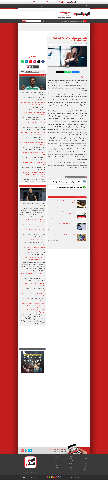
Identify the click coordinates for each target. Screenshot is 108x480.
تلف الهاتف (81, 177)
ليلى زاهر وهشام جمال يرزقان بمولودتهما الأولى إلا (71, 21)
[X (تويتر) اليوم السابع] (38, 61)
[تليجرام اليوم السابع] (26, 61)
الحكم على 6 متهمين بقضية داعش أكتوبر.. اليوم (32, 239)
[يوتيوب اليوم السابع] (30, 61)
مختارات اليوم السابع (40, 348)
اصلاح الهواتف (73, 177)
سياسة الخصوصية (29, 472)
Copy (23, 71)
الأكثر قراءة (43, 186)
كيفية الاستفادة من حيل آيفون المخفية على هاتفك (65, 235)
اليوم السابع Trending (41, 75)
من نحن (35, 472)
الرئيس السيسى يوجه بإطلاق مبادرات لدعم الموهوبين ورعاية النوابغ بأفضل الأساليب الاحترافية (34, 174)
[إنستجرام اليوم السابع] (34, 61)
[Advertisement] (54, 432)
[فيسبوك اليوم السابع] (43, 61)
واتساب (66, 72)
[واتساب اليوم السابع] (22, 61)
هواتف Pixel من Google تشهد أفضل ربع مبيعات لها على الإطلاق (64, 213)
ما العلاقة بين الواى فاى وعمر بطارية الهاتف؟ (64, 223)
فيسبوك (74, 72)
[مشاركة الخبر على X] (60, 72)
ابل (67, 177)
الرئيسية (85, 34)
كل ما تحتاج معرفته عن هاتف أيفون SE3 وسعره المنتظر (64, 201)
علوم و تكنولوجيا (76, 34)
